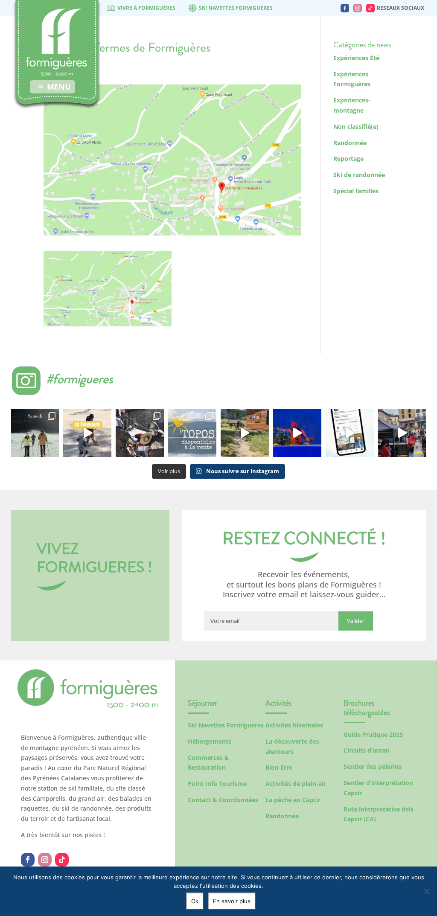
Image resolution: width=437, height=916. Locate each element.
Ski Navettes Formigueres (226, 725)
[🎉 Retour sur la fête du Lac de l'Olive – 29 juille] (245, 433)
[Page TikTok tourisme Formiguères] (370, 8)
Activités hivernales (294, 725)
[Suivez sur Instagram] (45, 860)
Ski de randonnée (359, 175)
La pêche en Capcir (292, 800)
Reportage (348, 158)
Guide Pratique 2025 (373, 734)
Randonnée (350, 143)
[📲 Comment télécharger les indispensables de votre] (350, 433)
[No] (426, 891)
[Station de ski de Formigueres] (87, 706)
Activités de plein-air (295, 783)
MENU (59, 86)
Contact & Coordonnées (223, 800)
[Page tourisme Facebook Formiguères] (345, 8)
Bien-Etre (278, 767)
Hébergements (209, 741)
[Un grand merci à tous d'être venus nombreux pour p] (297, 433)
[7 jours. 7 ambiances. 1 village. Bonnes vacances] (35, 433)
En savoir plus (232, 901)
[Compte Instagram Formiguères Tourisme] (357, 8)
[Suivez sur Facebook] (28, 860)
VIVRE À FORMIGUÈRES (146, 8)
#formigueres (79, 378)
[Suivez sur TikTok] (62, 860)
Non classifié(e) (356, 126)
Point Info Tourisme (217, 783)
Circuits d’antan (367, 750)
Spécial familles (356, 191)
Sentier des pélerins (373, 766)
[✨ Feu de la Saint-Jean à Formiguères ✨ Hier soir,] (402, 433)
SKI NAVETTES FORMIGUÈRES (236, 8)
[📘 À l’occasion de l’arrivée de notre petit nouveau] (192, 433)
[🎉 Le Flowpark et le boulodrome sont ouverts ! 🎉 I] (87, 433)
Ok (194, 901)
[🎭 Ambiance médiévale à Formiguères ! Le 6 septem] (140, 433)
